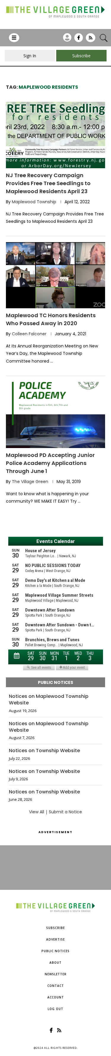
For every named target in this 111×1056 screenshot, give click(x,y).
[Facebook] (78, 39)
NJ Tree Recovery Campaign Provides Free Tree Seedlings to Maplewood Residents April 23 (48, 183)
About (55, 962)
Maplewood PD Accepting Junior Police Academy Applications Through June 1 (50, 463)
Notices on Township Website (44, 750)
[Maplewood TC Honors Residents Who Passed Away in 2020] (55, 275)
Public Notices (55, 951)
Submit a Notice (65, 812)
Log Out (55, 1009)
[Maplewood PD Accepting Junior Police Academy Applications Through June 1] (55, 415)
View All (36, 812)
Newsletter (56, 974)
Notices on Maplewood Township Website (49, 699)
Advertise (55, 939)
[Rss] (90, 39)
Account (55, 997)
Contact (55, 986)
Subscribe (55, 928)
